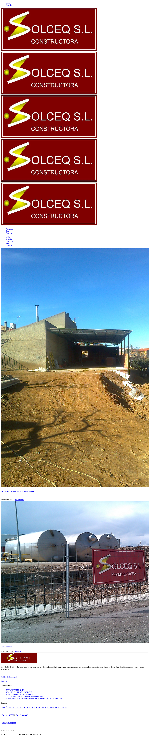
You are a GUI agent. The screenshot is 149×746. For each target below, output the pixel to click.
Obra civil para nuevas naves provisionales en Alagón (25, 696)
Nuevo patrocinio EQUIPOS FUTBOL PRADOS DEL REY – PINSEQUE (34, 698)
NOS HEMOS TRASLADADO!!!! (19, 692)
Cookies (4, 681)
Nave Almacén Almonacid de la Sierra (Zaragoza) (17, 491)
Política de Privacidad (9, 677)
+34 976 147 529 (7, 715)
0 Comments (19, 500)
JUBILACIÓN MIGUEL (15, 690)
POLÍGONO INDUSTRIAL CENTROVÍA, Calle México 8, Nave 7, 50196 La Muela (34, 708)
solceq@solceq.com (9, 723)
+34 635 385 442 (21, 715)
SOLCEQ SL (12, 734)
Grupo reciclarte (6, 647)
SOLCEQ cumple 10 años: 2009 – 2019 (20, 694)
